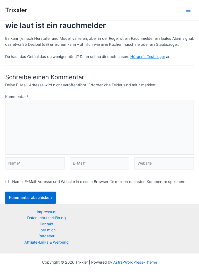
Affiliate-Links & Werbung (46, 242)
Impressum (46, 212)
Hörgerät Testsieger (147, 56)
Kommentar (17, 96)
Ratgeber (46, 236)
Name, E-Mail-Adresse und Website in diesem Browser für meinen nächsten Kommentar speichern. (99, 181)
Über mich (47, 230)
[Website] (164, 164)
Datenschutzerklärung (46, 218)
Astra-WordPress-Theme (135, 262)
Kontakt (46, 224)
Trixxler (16, 10)
